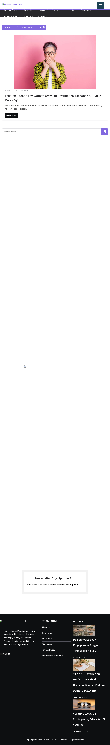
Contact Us (47, 633)
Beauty (27, 16)
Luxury (42, 10)
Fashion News (10, 10)
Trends (70, 10)
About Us (46, 627)
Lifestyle (28, 10)
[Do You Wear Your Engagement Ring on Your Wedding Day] (84, 627)
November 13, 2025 (80, 732)
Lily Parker (24, 91)
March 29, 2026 (79, 658)
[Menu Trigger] (100, 5)
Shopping (56, 10)
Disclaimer (47, 644)
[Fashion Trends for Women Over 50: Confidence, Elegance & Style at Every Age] (55, 62)
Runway (41, 16)
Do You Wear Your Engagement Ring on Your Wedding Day (86, 645)
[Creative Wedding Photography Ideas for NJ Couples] (84, 701)
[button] (18, 10)
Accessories (86, 10)
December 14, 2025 (80, 697)
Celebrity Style (10, 16)
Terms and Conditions (52, 655)
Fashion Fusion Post (51, 739)
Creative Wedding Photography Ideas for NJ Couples (89, 719)
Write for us (47, 638)
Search (104, 131)
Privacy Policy (48, 650)
